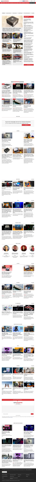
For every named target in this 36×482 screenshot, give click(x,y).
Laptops (17, 2)
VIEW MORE (32, 200)
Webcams (3, 181)
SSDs (24, 305)
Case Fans (3, 305)
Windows (3, 425)
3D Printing (25, 133)
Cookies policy (27, 474)
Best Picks (4, 2)
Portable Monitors (15, 181)
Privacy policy (19, 474)
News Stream (26, 16)
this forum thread (10, 417)
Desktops (20, 2)
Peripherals (14, 438)
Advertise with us (12, 476)
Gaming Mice (3, 133)
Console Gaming (26, 453)
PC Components (12, 2)
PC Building (25, 326)
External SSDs (14, 305)
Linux (24, 425)
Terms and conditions (4, 474)
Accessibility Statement (4, 476)
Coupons (27, 2)
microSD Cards (26, 181)
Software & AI (23, 2)
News (15, 2)
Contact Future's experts (13, 474)
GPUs (8, 2)
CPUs (6, 2)
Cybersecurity (3, 453)
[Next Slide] (33, 249)
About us (19, 476)
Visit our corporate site (28, 469)
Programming (4, 438)
